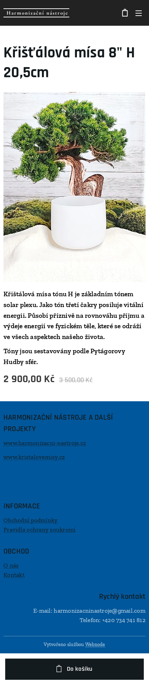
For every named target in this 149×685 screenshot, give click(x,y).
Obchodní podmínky (30, 520)
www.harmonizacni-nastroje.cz (44, 443)
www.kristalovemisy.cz (34, 456)
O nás (11, 565)
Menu (139, 13)
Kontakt (14, 574)
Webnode (95, 644)
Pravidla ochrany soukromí (39, 529)
